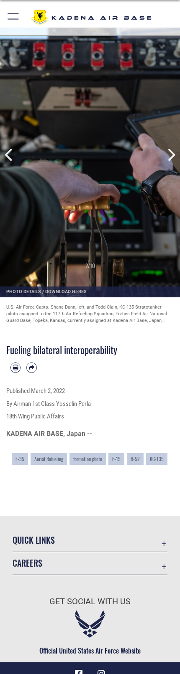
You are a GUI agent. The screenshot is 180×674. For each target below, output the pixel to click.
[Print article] (15, 367)
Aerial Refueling (48, 459)
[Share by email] (31, 367)
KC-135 (157, 459)
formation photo (87, 459)
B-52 (135, 459)
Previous (9, 155)
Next (171, 155)
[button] (13, 17)
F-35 (19, 459)
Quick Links (34, 540)
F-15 (116, 459)
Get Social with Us (90, 601)
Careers (27, 563)
